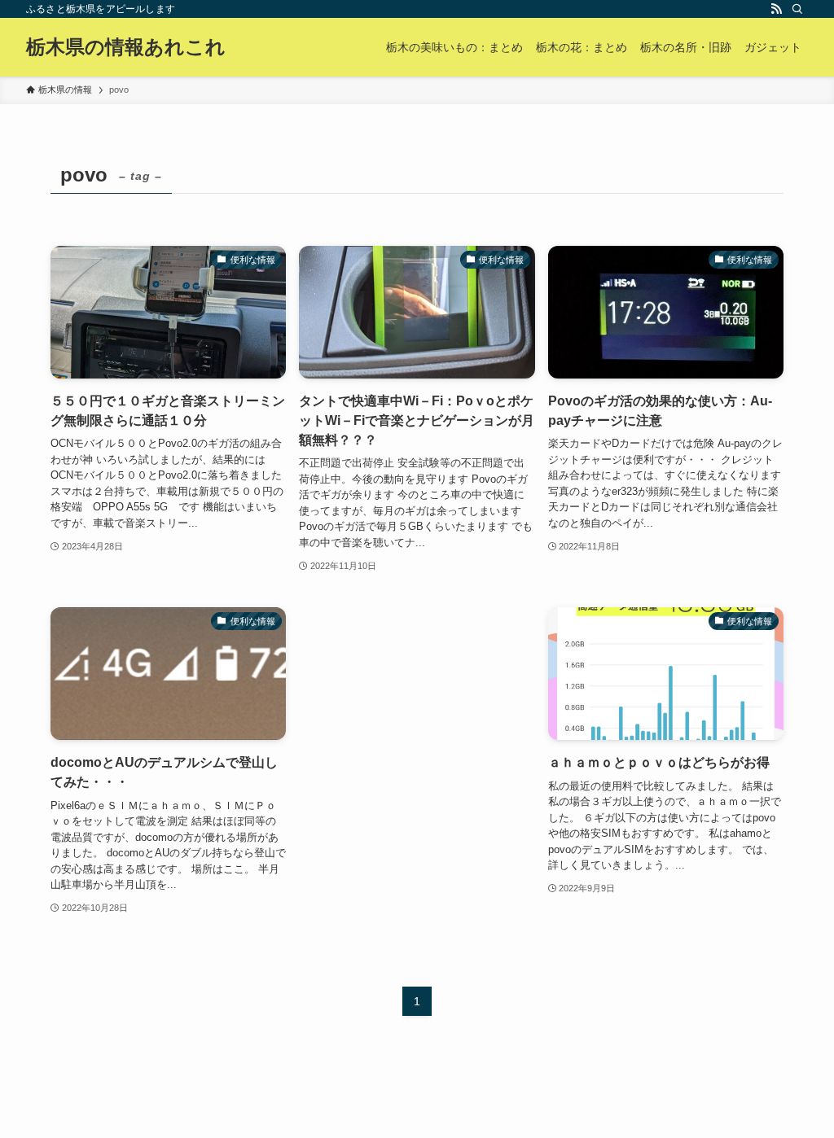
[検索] (797, 9)
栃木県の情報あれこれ (126, 47)
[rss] (776, 9)
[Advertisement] (416, 698)
